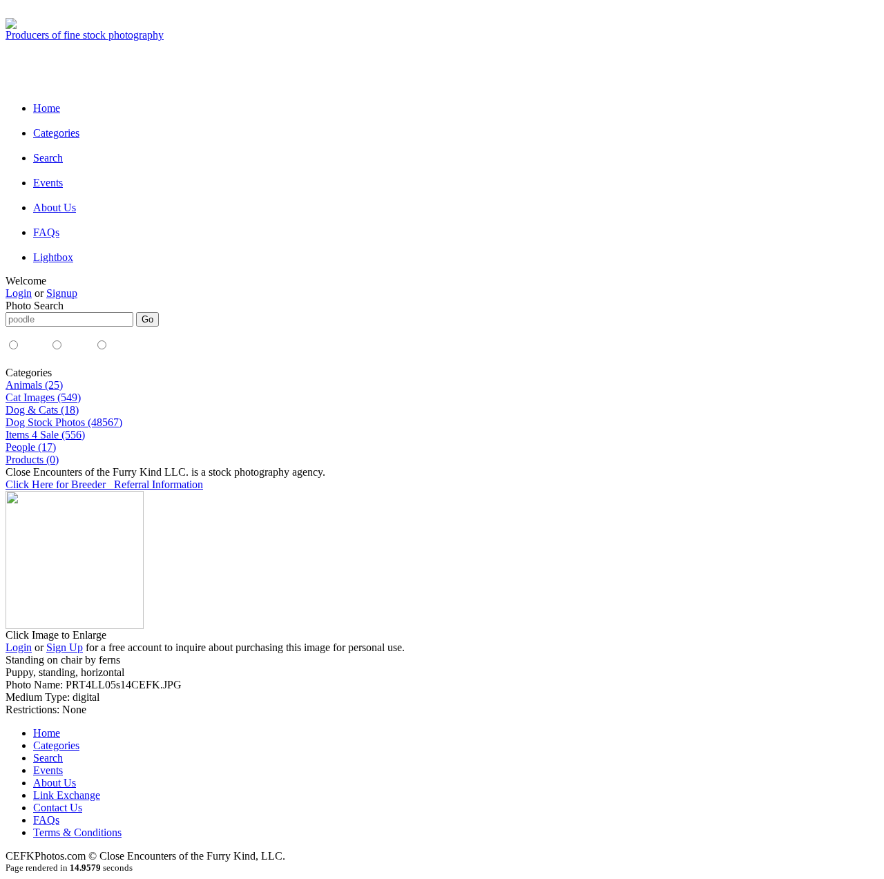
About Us (54, 207)
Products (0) (32, 459)
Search (48, 158)
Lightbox (53, 257)
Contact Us (57, 807)
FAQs (46, 232)
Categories (56, 133)
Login (19, 293)
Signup (61, 293)
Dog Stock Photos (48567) (64, 422)
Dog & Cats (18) (42, 410)
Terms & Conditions (77, 832)
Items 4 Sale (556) (45, 435)
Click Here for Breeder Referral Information (104, 484)
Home (46, 108)
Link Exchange (66, 795)
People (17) (31, 447)
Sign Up (64, 647)
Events (48, 183)
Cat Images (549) (43, 397)
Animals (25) (34, 385)
